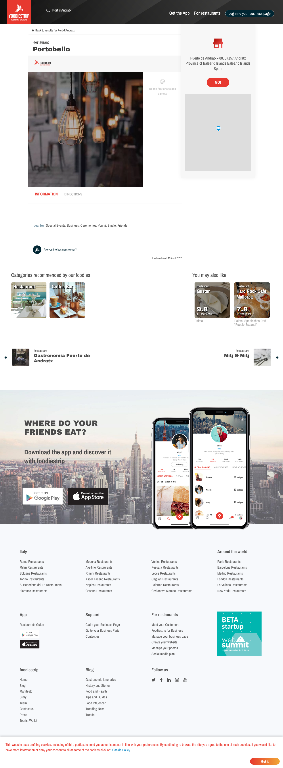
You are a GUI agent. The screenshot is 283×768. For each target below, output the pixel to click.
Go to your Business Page (102, 630)
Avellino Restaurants (99, 567)
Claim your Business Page (103, 624)
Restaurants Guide (32, 624)
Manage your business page (169, 636)
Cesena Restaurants (99, 590)
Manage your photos (164, 647)
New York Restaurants (231, 590)
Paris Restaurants (229, 561)
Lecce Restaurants (163, 573)
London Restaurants (230, 579)
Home (23, 679)
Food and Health (96, 691)
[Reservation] (30, 637)
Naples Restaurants (98, 584)
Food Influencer (96, 702)
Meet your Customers (165, 624)
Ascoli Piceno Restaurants (103, 579)
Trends (90, 714)
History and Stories (98, 685)
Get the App (179, 13)
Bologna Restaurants (33, 573)
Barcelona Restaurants (232, 567)
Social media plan (163, 653)
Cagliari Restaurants (164, 579)
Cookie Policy (121, 749)
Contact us (92, 636)
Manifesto (26, 691)
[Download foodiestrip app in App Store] (88, 504)
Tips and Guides (96, 697)
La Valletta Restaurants (232, 584)
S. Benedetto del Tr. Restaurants (41, 584)
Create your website (164, 642)
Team (23, 702)
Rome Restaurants (32, 561)
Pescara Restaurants (165, 567)
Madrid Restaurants (230, 573)
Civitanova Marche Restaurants (171, 590)
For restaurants (207, 13)
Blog (22, 685)
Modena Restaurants (99, 561)
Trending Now (95, 708)
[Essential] (30, 647)
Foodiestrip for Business (167, 630)
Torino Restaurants (32, 579)
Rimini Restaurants (98, 573)
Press (23, 714)
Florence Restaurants (33, 590)
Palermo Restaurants (165, 584)
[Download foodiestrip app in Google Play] (42, 504)
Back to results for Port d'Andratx (55, 31)
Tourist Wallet (28, 720)
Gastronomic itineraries (101, 679)
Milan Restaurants (31, 567)
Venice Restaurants (164, 561)
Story (23, 697)
